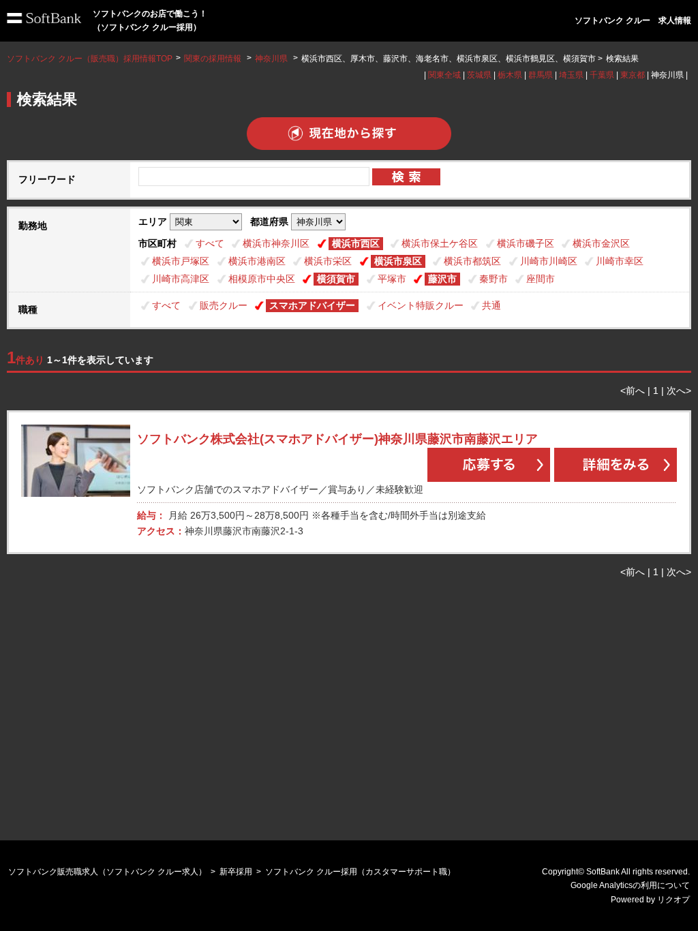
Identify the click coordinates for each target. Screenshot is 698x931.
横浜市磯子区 (525, 243)
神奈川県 (271, 58)
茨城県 (479, 75)
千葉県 (602, 75)
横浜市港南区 (257, 261)
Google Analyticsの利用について (630, 885)
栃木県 (510, 75)
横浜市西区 (356, 243)
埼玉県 (571, 75)
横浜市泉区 (398, 261)
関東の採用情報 (213, 58)
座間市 (540, 278)
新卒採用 (235, 871)
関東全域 (444, 75)
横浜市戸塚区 (180, 261)
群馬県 (540, 75)
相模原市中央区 (261, 278)
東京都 (632, 75)
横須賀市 (336, 278)
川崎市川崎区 (548, 261)
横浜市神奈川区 (276, 243)
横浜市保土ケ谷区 (439, 243)
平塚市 (392, 278)
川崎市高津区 (180, 278)
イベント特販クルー (421, 305)
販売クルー (223, 305)
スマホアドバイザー (312, 305)
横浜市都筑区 (472, 261)
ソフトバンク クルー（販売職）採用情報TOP (89, 58)
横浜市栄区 (328, 261)
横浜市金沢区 (601, 243)
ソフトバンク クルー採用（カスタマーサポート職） (360, 871)
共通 (491, 305)
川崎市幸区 (619, 261)
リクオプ (673, 899)
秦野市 (493, 278)
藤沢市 (442, 278)
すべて (210, 243)
